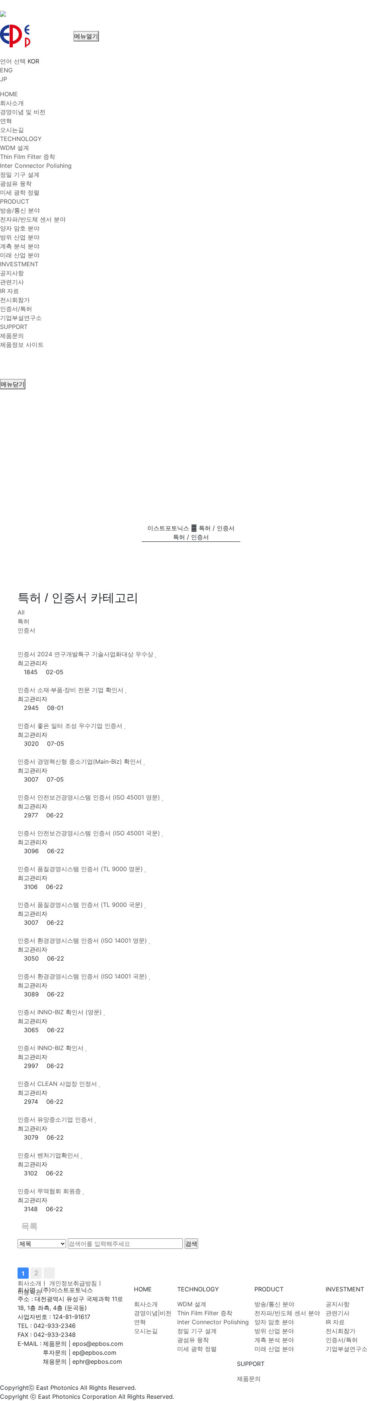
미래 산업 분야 (274, 1349)
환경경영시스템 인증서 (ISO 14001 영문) (93, 940)
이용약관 (29, 1292)
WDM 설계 (191, 1304)
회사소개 (29, 1283)
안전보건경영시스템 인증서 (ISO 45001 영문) (99, 797)
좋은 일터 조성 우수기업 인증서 (80, 725)
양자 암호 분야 (274, 1322)
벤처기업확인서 (59, 1155)
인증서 (26, 630)
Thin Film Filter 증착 (204, 1313)
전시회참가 (341, 1331)
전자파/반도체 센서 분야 (287, 1313)
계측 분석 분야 (274, 1340)
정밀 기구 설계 (197, 1331)
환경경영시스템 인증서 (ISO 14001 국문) (93, 976)
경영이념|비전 (153, 1313)
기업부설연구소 (346, 1349)
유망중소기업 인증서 (66, 1119)
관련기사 (338, 1313)
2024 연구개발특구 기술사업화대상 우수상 (96, 654)
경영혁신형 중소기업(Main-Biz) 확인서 (90, 761)
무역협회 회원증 (60, 1191)
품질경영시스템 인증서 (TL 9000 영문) (91, 869)
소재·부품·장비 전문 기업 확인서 (81, 690)
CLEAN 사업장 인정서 (68, 1083)
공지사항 (338, 1304)
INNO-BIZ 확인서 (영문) (70, 1012)
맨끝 (49, 1273)
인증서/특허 (342, 1340)
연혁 (140, 1322)
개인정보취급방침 (73, 1283)
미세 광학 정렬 (197, 1349)
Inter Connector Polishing (213, 1322)
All (21, 612)
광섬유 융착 (193, 1340)
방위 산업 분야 (274, 1331)
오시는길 (146, 1331)
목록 (29, 1226)
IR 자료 (335, 1322)
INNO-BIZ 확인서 (61, 1048)
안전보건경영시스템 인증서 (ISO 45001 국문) (99, 833)
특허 (23, 621)
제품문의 (249, 1378)
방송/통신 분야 (274, 1304)
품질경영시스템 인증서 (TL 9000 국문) (91, 904)
